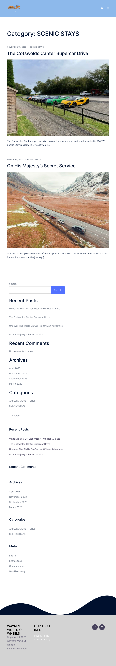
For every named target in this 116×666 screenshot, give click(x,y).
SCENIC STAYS (37, 47)
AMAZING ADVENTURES (22, 400)
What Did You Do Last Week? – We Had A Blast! (34, 308)
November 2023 (18, 373)
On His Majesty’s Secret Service (41, 165)
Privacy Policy (41, 635)
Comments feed (17, 566)
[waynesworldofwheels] (14, 8)
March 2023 (15, 383)
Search (13, 283)
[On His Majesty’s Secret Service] (58, 209)
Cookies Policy (42, 639)
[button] (102, 8)
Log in (12, 555)
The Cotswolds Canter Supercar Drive (47, 53)
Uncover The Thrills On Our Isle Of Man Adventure (36, 325)
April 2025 (15, 368)
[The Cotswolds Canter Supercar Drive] (58, 97)
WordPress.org (17, 571)
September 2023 (18, 378)
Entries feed (15, 560)
